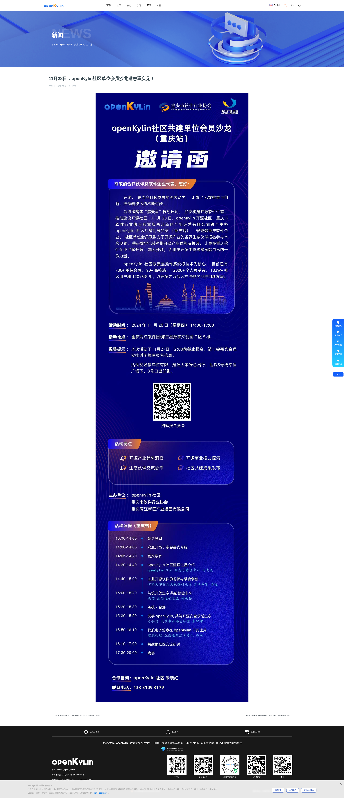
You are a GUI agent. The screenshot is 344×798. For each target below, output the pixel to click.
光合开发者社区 (68, 780)
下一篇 (267, 715)
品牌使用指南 (255, 732)
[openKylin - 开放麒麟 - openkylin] (53, 5)
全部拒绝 (292, 790)
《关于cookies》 (100, 793)
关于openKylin (94, 732)
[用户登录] (299, 5)
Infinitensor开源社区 (86, 780)
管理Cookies (309, 790)
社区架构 (175, 732)
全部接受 (278, 790)
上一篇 (77, 715)
